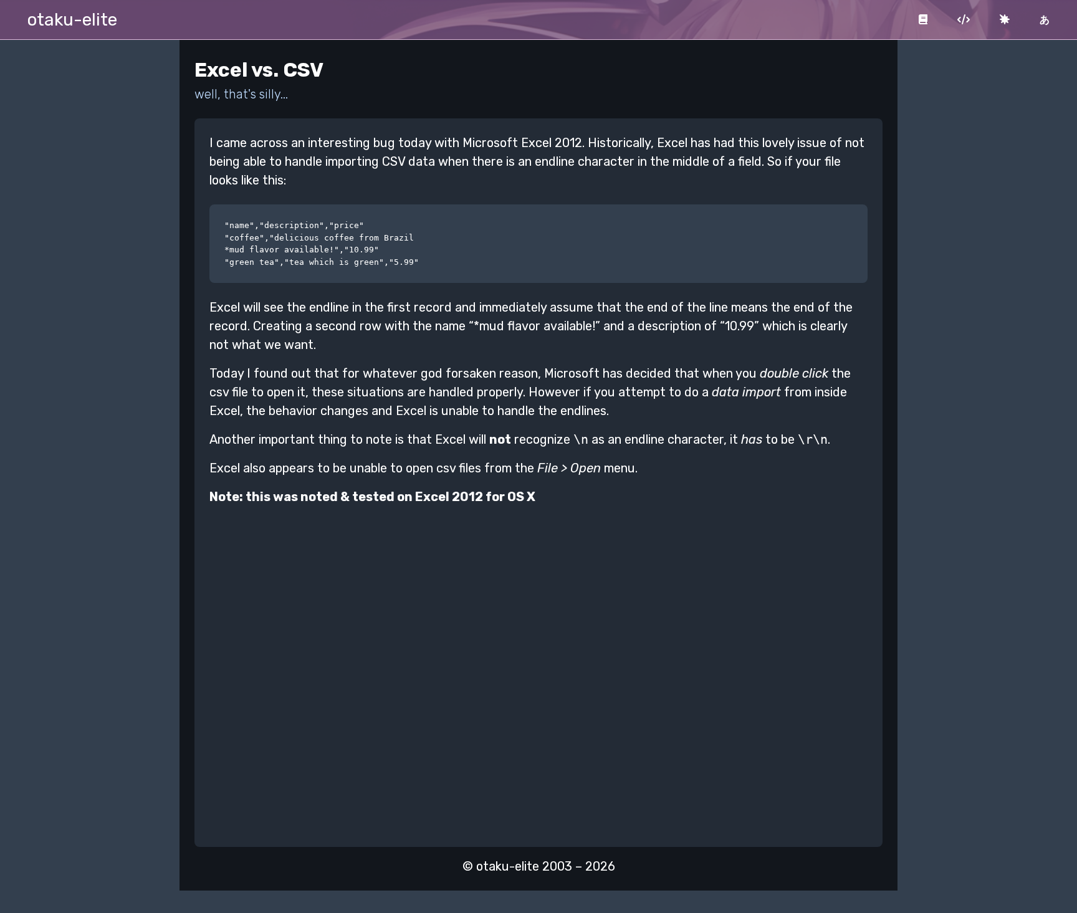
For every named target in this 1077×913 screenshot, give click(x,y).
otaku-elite (72, 19)
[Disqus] (538, 672)
